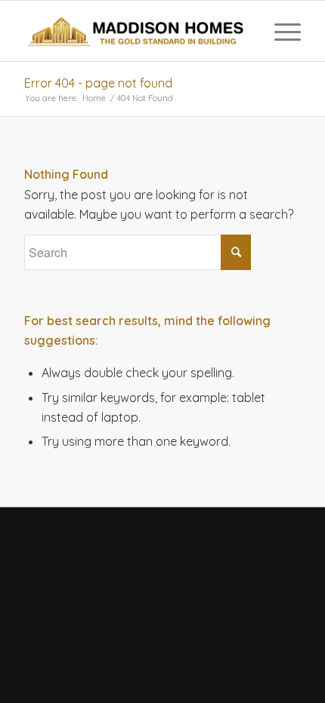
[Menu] (280, 31)
